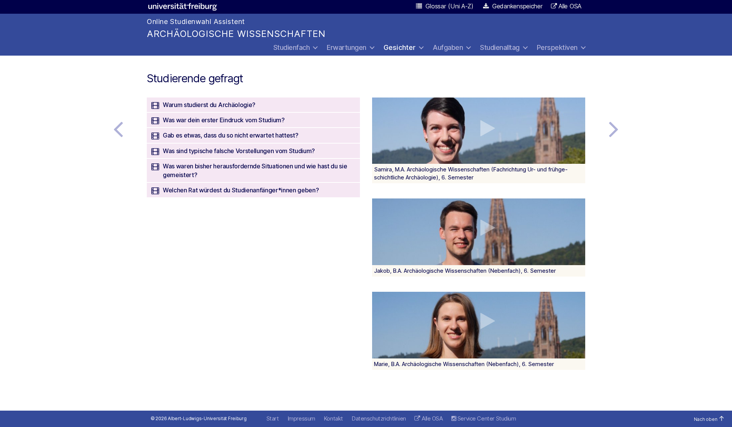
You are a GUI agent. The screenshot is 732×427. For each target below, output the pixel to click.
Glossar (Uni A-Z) (449, 6)
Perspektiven (557, 47)
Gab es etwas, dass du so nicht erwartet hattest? (230, 135)
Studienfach (291, 47)
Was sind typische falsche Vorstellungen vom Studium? (239, 151)
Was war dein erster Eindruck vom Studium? (224, 120)
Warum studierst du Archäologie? (209, 105)
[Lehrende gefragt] (118, 128)
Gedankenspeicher (516, 6)
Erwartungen (346, 47)
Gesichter (400, 47)
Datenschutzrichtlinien (379, 418)
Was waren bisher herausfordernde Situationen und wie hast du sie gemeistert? (255, 170)
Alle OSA (570, 6)
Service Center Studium (486, 418)
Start (272, 418)
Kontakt (333, 418)
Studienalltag (500, 47)
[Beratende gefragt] (614, 128)
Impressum (301, 418)
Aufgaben (448, 47)
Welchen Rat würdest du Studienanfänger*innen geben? (241, 190)
